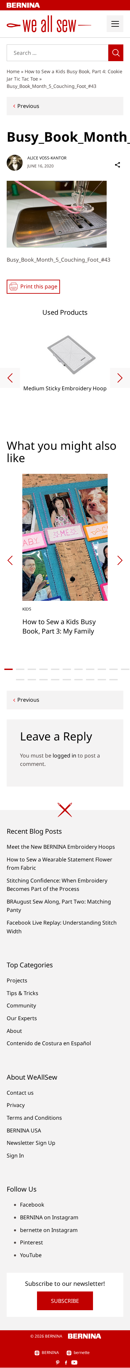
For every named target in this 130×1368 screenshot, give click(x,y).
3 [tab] (32, 669)
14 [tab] (43, 679)
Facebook (32, 1204)
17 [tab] (78, 679)
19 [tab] (102, 679)
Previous (28, 106)
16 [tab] (67, 679)
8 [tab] (90, 669)
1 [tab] (8, 669)
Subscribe (65, 1301)
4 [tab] (43, 669)
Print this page (38, 286)
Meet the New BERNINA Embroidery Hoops (61, 846)
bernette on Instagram (49, 1230)
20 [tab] (113, 679)
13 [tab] (32, 679)
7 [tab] (78, 669)
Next (120, 378)
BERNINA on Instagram (49, 1217)
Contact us (20, 1092)
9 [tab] (102, 669)
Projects (17, 980)
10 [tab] (113, 669)
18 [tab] (90, 679)
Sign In (15, 1155)
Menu (115, 23)
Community (21, 1005)
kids (26, 609)
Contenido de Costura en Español (49, 1043)
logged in (64, 755)
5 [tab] (55, 669)
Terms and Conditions (34, 1117)
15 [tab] (55, 679)
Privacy (16, 1105)
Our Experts (22, 1018)
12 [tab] (20, 679)
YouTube (31, 1255)
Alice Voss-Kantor (46, 158)
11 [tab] (125, 669)
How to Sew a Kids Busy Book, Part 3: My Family (59, 626)
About (14, 1031)
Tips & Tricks (22, 993)
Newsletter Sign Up (31, 1142)
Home (13, 71)
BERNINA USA (24, 1130)
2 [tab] (20, 669)
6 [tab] (67, 669)
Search (115, 52)
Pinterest (31, 1242)
